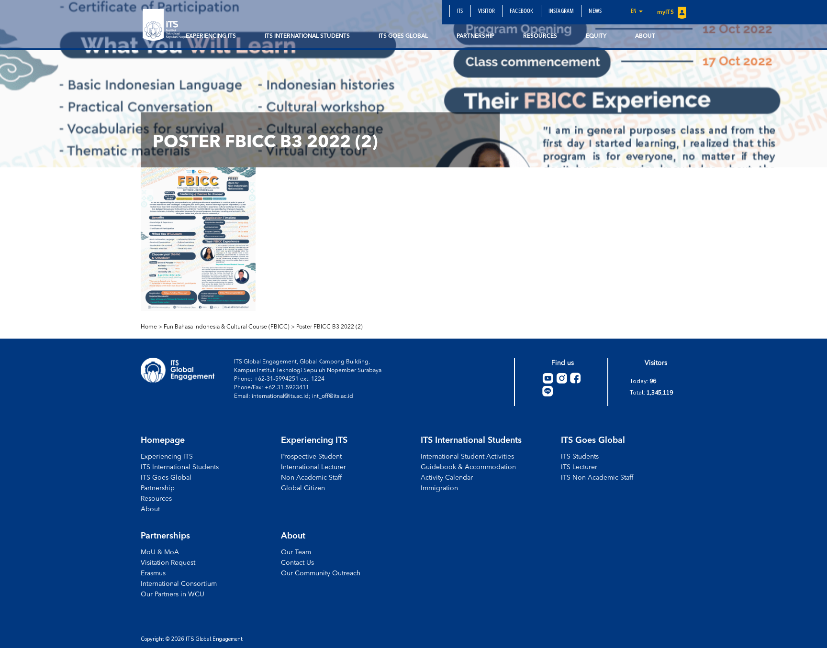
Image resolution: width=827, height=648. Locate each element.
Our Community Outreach (320, 573)
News (595, 11)
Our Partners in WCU (172, 594)
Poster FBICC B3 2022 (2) (329, 327)
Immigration (439, 488)
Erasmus (153, 573)
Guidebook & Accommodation (468, 467)
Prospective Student (311, 456)
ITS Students (580, 456)
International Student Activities (467, 456)
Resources (540, 36)
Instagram (561, 11)
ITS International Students (307, 36)
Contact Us (297, 563)
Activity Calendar (447, 477)
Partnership (475, 36)
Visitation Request (168, 563)
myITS (666, 12)
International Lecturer (313, 467)
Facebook (522, 11)
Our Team (296, 552)
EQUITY (596, 36)
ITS (460, 11)
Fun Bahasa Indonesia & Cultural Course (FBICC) (227, 327)
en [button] (634, 11)
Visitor (486, 11)
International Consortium (179, 584)
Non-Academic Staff (311, 477)
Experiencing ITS (211, 36)
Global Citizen (303, 488)
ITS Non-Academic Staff (597, 477)
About (645, 36)
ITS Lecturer (579, 467)
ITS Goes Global (403, 36)
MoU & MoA (160, 552)
